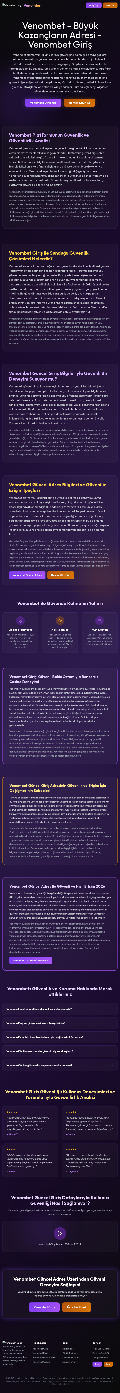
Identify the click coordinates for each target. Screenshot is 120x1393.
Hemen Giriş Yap (60, 575)
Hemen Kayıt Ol (79, 102)
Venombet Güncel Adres (27, 575)
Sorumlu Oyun (69, 1361)
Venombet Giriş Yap (43, 102)
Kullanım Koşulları (70, 1357)
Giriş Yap (93, 5)
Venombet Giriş (44, 1307)
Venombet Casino (41, 1361)
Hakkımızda (68, 1348)
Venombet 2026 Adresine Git (30, 960)
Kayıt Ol (110, 5)
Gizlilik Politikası (70, 1353)
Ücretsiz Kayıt (76, 1307)
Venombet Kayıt (40, 1353)
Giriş (97, 1364)
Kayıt (108, 1364)
